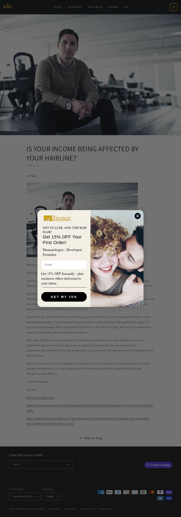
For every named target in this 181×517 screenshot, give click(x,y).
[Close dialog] (138, 216)
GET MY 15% (64, 297)
